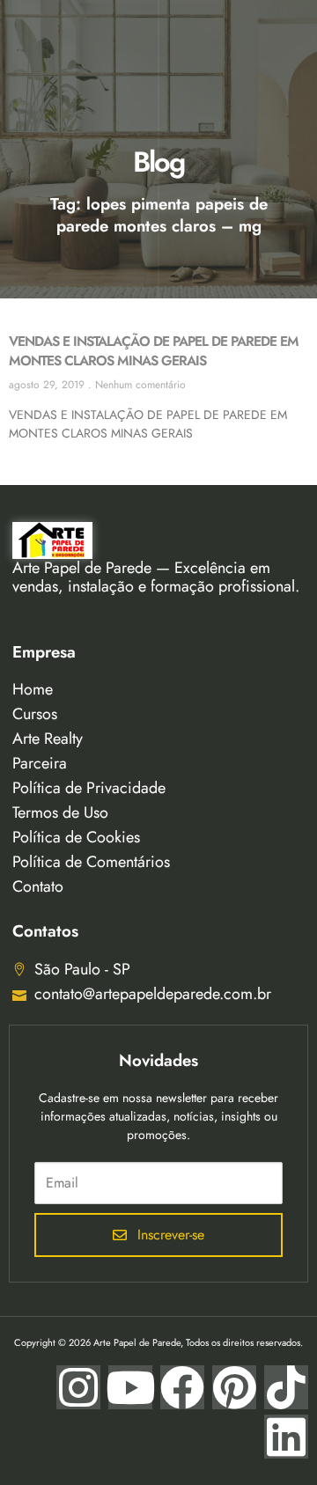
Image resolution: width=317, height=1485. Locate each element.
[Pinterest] (234, 1387)
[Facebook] (182, 1387)
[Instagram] (78, 1387)
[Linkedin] (286, 1437)
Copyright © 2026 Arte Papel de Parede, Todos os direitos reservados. (158, 1342)
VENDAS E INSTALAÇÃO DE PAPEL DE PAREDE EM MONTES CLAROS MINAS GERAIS (154, 351)
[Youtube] (130, 1387)
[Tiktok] (286, 1387)
